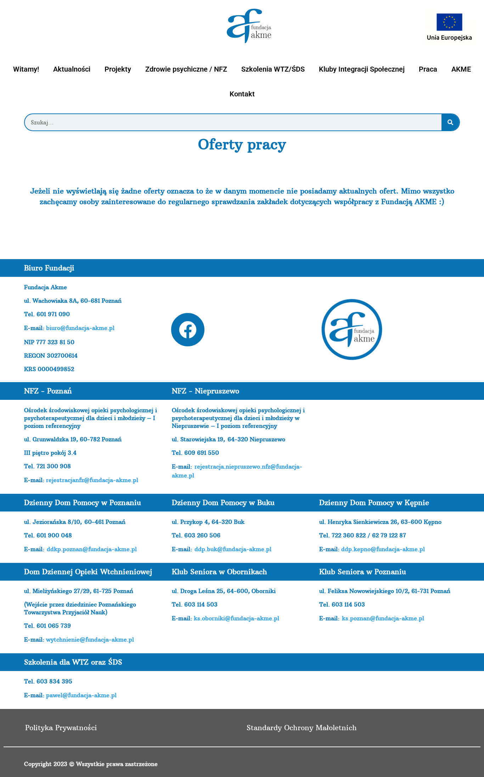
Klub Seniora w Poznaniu (362, 571)
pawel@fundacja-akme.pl (81, 695)
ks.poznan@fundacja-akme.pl (383, 618)
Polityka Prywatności (61, 727)
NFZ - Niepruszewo (205, 390)
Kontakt (242, 94)
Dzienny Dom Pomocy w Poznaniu (82, 502)
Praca (428, 69)
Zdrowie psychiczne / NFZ (186, 69)
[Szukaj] (450, 122)
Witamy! (26, 69)
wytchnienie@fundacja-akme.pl (90, 639)
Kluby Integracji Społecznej (362, 69)
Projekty (118, 69)
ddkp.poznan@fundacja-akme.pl (92, 549)
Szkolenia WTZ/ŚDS (273, 69)
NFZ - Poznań (48, 390)
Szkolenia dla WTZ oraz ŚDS (73, 662)
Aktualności (71, 69)
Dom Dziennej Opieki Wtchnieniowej (88, 571)
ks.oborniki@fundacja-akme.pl (236, 618)
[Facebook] (188, 329)
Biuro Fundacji (49, 267)
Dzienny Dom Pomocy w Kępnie (374, 502)
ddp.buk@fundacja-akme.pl (233, 549)
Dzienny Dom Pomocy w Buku (223, 502)
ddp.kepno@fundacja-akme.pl (383, 549)
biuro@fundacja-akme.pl (80, 327)
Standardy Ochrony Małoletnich (302, 727)
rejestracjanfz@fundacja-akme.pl (92, 479)
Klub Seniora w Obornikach (219, 571)
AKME (461, 69)
